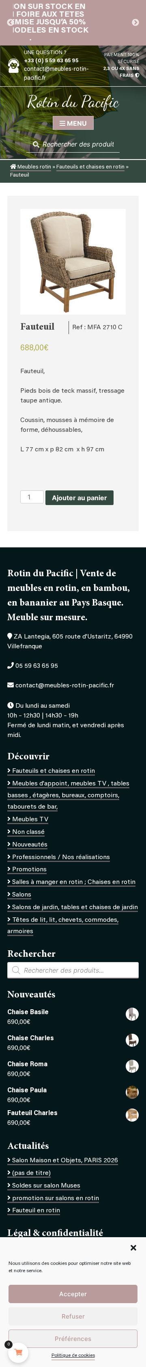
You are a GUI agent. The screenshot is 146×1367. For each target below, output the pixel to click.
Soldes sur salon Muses (46, 1186)
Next (135, 23)
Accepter (73, 1294)
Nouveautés (29, 845)
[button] (133, 1248)
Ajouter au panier (79, 498)
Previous (10, 23)
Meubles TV (30, 819)
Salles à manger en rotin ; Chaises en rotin (73, 882)
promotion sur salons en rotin (55, 1198)
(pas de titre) (31, 1173)
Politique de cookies (73, 1355)
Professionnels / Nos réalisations (61, 857)
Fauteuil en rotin (36, 1210)
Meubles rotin (33, 167)
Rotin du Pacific (73, 101)
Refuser (73, 1316)
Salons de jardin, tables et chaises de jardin (75, 907)
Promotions (29, 869)
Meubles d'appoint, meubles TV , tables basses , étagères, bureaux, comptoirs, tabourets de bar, (68, 796)
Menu (76, 123)
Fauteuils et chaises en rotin (90, 167)
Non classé (28, 832)
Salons (21, 895)
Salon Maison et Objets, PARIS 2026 (65, 1160)
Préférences (73, 1339)
